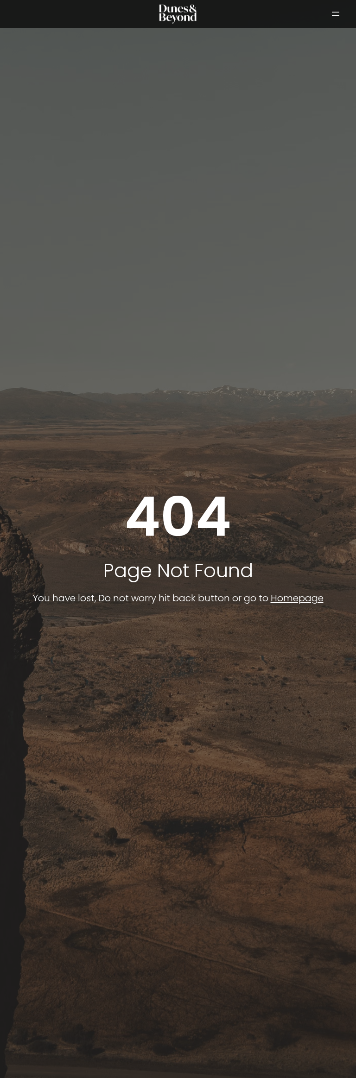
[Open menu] (335, 13)
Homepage (297, 598)
